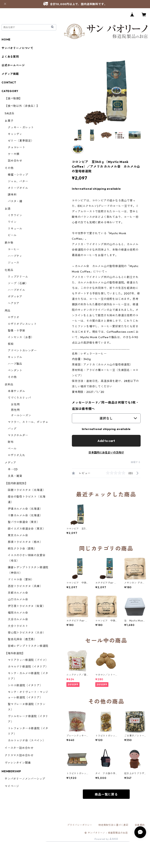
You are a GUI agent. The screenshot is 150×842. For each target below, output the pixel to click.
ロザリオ (13, 317)
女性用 (15, 404)
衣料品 (9, 384)
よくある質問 (10, 56)
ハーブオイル (16, 290)
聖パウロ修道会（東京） (24, 522)
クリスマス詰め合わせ (19, 755)
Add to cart (106, 441)
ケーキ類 (13, 154)
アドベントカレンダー (22, 350)
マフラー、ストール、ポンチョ (28, 422)
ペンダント (15, 370)
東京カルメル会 (18, 535)
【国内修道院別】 (16, 483)
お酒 (8, 208)
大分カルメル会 (18, 619)
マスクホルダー (18, 435)
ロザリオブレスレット (22, 324)
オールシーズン (21, 415)
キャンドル (15, 357)
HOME (6, 39)
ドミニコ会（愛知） (21, 579)
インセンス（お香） (21, 337)
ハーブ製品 (15, 364)
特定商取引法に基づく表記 (113, 824)
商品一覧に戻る (106, 794)
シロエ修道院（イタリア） (25, 685)
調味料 (12, 194)
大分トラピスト (18, 626)
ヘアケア (13, 303)
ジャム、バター (18, 181)
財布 (11, 442)
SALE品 (9, 113)
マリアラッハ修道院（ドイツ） (28, 660)
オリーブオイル (18, 188)
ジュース (13, 262)
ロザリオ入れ (16, 455)
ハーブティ (15, 256)
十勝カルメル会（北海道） (25, 515)
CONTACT (9, 82)
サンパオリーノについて (17, 48)
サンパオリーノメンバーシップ (25, 778)
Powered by (102, 839)
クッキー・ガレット (21, 127)
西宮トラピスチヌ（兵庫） (25, 586)
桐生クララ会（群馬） (22, 548)
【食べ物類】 (13, 98)
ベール (12, 448)
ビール (12, 235)
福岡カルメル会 (18, 612)
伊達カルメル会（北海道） (25, 508)
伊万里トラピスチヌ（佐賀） (26, 606)
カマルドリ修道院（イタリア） (28, 666)
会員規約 (140, 824)
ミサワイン (15, 215)
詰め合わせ (15, 160)
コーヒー (13, 249)
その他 (9, 168)
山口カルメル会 (18, 599)
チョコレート (16, 147)
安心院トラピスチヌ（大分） (26, 632)
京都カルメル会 (18, 592)
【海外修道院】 (15, 653)
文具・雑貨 (15, 476)
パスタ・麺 (15, 201)
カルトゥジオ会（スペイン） (26, 740)
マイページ (12, 786)
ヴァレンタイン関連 (18, 762)
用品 (8, 310)
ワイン (12, 222)
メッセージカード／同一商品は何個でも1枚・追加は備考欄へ (105, 405)
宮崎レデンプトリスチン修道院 (28, 646)
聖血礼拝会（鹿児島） (22, 639)
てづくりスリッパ (19, 398)
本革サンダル (16, 391)
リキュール (15, 228)
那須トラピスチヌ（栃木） (25, 542)
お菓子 (9, 120)
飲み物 (9, 242)
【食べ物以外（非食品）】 (22, 106)
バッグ (12, 428)
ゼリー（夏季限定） (21, 140)
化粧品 (9, 270)
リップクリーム (18, 276)
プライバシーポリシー (79, 824)
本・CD (13, 469)
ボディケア (15, 296)
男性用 (15, 410)
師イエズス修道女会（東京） (26, 528)
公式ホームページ (13, 65)
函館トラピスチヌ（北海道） (26, 490)
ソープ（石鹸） (18, 283)
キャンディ (15, 134)
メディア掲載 (10, 74)
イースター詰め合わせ (19, 748)
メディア (10, 462)
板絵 (11, 344)
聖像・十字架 (16, 330)
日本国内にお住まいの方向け (106, 452)
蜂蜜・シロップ (18, 174)
